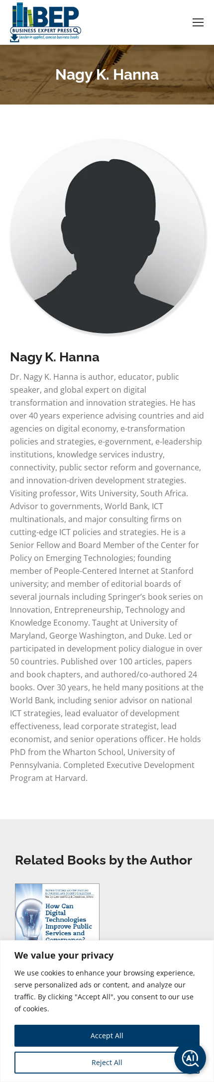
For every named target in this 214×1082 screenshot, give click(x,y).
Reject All (107, 1062)
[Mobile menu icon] (198, 22)
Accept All (107, 1035)
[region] (107, 1011)
